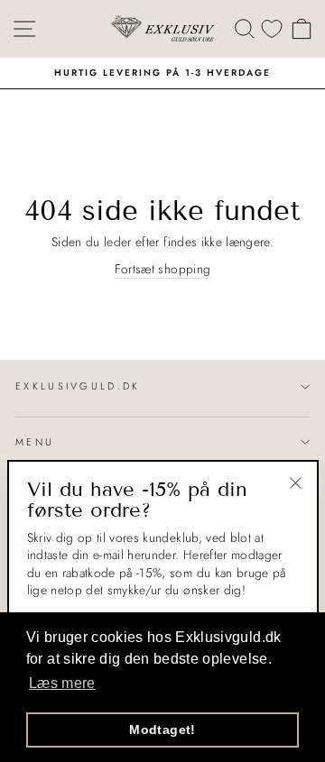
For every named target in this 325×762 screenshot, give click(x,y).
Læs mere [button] (62, 683)
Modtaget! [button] (162, 729)
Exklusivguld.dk (78, 386)
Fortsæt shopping (163, 269)
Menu (34, 442)
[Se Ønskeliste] (272, 28)
